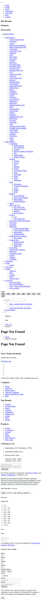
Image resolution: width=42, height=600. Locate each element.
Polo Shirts (17, 174)
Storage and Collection (17, 250)
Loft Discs (13, 97)
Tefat (11, 124)
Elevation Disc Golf (16, 70)
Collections (9, 11)
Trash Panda (13, 130)
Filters (4, 493)
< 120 (5, 525)
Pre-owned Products (16, 284)
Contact (7, 17)
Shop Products (10, 142)
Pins (15, 153)
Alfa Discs (13, 41)
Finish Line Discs (15, 74)
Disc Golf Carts (19, 207)
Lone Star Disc (14, 99)
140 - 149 (6, 518)
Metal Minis (18, 232)
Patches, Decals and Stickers (23, 151)
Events (7, 263)
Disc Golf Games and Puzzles (19, 221)
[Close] (31, 493)
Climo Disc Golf (15, 51)
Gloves (16, 163)
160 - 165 (6, 514)
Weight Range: (6, 569)
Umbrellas (12, 259)
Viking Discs (13, 132)
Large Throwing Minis (21, 230)
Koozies (16, 149)
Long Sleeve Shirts (20, 171)
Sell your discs (14, 288)
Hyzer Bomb (13, 84)
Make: (3, 553)
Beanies (16, 161)
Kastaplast (12, 92)
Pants (15, 172)
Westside (12, 134)
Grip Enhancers (19, 147)
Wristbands (17, 180)
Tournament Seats (15, 253)
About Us (12, 271)
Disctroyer (13, 63)
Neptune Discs (14, 109)
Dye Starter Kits (19, 219)
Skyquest (12, 120)
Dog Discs (13, 223)
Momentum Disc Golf (16, 105)
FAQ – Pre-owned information (19, 286)
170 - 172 (6, 510)
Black (6, 576)
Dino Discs (13, 57)
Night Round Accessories (18, 236)
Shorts (16, 176)
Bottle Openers (19, 145)
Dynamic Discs (14, 68)
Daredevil (12, 53)
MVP (11, 107)
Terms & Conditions (12, 392)
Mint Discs (13, 103)
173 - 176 (6, 508)
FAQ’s (11, 277)
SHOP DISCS (10, 38)
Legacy (12, 95)
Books (11, 203)
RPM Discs (13, 119)
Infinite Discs (14, 88)
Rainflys (16, 211)
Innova (11, 90)
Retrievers (12, 252)
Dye (15, 217)
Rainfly (16, 190)
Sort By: (10, 493)
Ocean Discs (13, 111)
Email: (3, 582)
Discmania (13, 59)
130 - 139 (6, 521)
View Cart (8, 324)
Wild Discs (13, 136)
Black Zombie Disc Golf (17, 47)
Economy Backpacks (21, 186)
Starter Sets (17, 246)
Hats (15, 165)
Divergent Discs (14, 65)
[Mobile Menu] (2, 2)
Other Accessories (20, 209)
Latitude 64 (13, 93)
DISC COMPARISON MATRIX (20, 304)
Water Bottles (18, 155)
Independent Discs (15, 86)
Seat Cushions (18, 213)
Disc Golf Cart (14, 205)
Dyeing (12, 215)
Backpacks (17, 184)
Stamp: (3, 565)
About (7, 7)
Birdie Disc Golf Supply (17, 45)
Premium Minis (19, 234)
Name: (3, 578)
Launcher (12, 225)
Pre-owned (9, 280)
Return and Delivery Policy (14, 394)
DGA (11, 55)
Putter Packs (18, 244)
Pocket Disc (13, 248)
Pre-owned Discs (15, 282)
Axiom (11, 43)
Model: (3, 561)
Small (16, 192)
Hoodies (16, 167)
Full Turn (12, 76)
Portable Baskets (19, 201)
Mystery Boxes (19, 242)
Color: (3, 573)
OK (3, 598)
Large (16, 188)
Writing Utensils (19, 157)
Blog (7, 15)
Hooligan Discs (14, 82)
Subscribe (5, 469)
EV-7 (11, 72)
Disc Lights (18, 238)
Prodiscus (12, 115)
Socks (16, 178)
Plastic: (3, 557)
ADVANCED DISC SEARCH (20, 308)
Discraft (12, 61)
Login (7, 310)
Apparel (12, 159)
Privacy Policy (14, 278)
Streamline (13, 122)
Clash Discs (13, 49)
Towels (11, 255)
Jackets (16, 169)
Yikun (11, 140)
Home (7, 5)
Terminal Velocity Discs (17, 126)
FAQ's (7, 9)
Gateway (12, 80)
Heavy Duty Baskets (21, 198)
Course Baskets (19, 196)
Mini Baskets (18, 199)
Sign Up (4, 586)
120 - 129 (6, 523)
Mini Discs (13, 226)
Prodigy (12, 113)
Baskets (12, 194)
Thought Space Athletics (17, 128)
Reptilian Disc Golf (16, 117)
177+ (5, 506)
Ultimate (12, 257)
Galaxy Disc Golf (15, 78)
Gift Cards (8, 13)
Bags (11, 182)
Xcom (11, 138)
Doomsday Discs (15, 66)
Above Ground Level (16, 39)
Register (12, 310)
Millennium (13, 101)
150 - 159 (6, 516)
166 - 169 (6, 512)
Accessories (13, 144)
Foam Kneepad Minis (21, 228)
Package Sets (13, 240)
